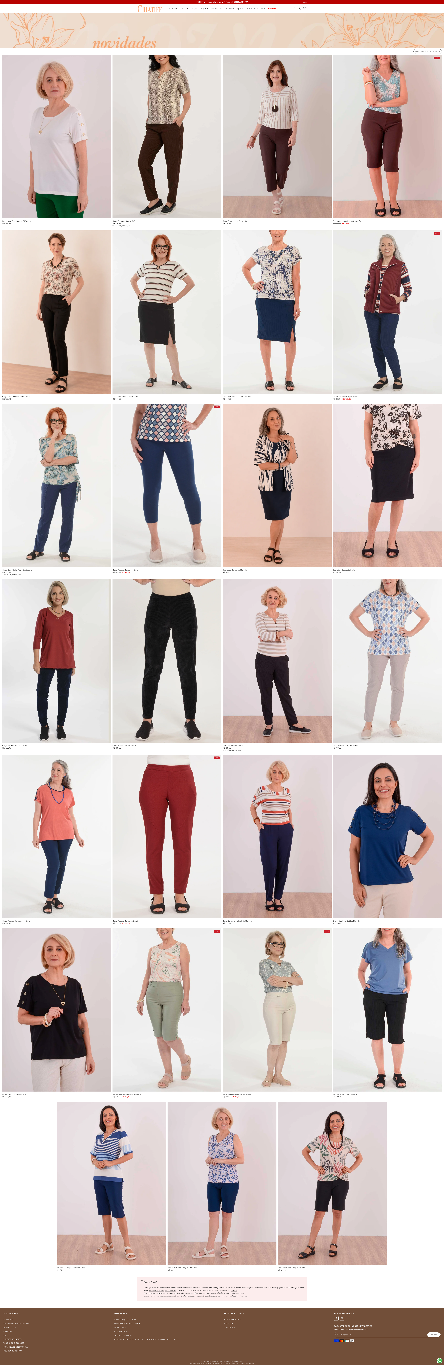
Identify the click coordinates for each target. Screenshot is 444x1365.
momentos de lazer (156, 1290)
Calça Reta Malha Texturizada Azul (17, 570)
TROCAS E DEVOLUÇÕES (13, 1343)
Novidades (173, 8)
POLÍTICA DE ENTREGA (12, 1339)
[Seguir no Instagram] (342, 1318)
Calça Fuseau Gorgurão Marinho (16, 921)
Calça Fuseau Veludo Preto (124, 745)
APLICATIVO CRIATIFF (233, 1320)
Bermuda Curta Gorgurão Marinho (182, 1268)
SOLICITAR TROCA (121, 1331)
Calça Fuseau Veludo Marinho (15, 745)
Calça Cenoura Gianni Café (124, 221)
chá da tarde (170, 1290)
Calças (194, 8)
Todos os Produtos (256, 8)
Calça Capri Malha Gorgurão (235, 221)
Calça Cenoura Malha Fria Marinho (237, 921)
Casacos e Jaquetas (234, 8)
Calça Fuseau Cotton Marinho (125, 570)
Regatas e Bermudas (211, 8)
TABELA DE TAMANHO (123, 1335)
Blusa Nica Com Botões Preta (15, 1094)
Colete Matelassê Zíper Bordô (345, 396)
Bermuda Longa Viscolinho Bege (237, 1094)
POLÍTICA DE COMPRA (12, 1351)
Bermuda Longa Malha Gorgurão (347, 221)
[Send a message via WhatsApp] (439, 1360)
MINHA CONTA (120, 1327)
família (234, 1290)
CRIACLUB (7, 1331)
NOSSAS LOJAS (9, 1327)
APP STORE (228, 1323)
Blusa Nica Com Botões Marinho (346, 921)
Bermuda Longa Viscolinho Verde (127, 1094)
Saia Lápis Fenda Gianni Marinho (237, 396)
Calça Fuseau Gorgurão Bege (345, 745)
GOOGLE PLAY (230, 1327)
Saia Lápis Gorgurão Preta (344, 570)
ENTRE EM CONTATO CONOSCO (16, 1323)
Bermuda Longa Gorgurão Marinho (72, 1268)
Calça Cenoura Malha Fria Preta (16, 396)
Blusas (184, 8)
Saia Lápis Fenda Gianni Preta (125, 396)
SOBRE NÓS (8, 1320)
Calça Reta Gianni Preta (233, 745)
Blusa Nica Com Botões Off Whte (16, 221)
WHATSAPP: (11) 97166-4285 (125, 1320)
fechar (140, 2)
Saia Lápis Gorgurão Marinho (235, 570)
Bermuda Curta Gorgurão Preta (291, 1268)
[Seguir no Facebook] (336, 1318)
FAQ (5, 1335)
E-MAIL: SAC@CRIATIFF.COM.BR (127, 1323)
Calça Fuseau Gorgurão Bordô (125, 921)
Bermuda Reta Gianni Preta (345, 1094)
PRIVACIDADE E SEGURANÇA (15, 1347)
